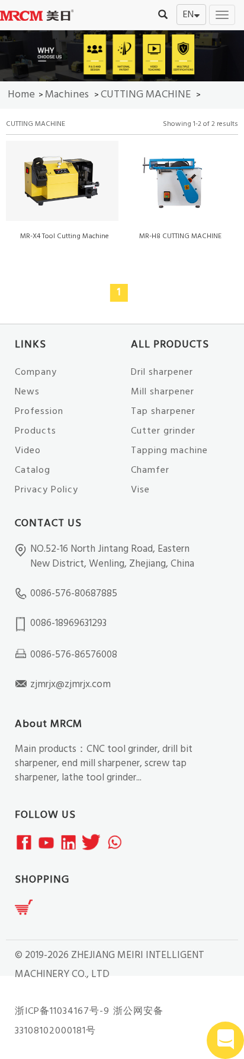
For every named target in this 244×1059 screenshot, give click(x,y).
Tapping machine (169, 451)
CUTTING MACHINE (146, 94)
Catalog (32, 470)
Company (36, 372)
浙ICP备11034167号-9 (62, 1011)
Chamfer (150, 470)
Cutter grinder (163, 431)
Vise (140, 490)
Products (35, 431)
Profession (39, 411)
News (27, 392)
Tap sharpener (163, 411)
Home (21, 94)
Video (28, 451)
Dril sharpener (162, 372)
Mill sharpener (162, 392)
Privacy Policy (46, 490)
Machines (67, 94)
